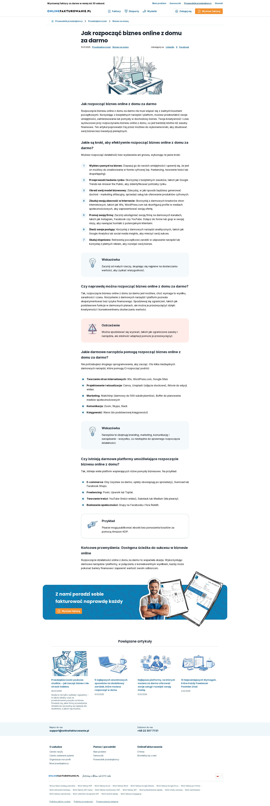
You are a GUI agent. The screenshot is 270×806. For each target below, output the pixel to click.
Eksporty (134, 11)
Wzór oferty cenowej (174, 790)
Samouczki (175, 3)
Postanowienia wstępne (107, 801)
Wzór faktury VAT (130, 790)
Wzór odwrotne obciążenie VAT (86, 794)
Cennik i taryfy (56, 752)
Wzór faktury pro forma (190, 786)
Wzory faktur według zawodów (62, 786)
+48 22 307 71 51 (147, 730)
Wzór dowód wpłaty (110, 794)
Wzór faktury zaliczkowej (60, 794)
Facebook (184, 47)
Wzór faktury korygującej (131, 794)
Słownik (219, 3)
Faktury (116, 11)
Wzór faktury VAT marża (83, 790)
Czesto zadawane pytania (62, 755)
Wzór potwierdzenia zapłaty (151, 790)
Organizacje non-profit (60, 759)
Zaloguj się (185, 11)
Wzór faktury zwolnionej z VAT (107, 790)
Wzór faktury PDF (85, 786)
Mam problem (159, 3)
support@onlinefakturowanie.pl (69, 730)
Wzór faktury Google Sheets (142, 786)
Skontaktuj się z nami (147, 755)
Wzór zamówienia (192, 790)
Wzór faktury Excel (102, 786)
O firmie (140, 752)
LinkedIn (170, 47)
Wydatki (152, 11)
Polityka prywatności (83, 801)
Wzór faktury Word (120, 786)
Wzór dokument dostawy (60, 790)
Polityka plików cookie (60, 801)
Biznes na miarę (120, 21)
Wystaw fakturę (71, 611)
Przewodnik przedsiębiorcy (198, 3)
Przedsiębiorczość (97, 21)
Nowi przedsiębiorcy (59, 763)
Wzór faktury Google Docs (167, 786)
